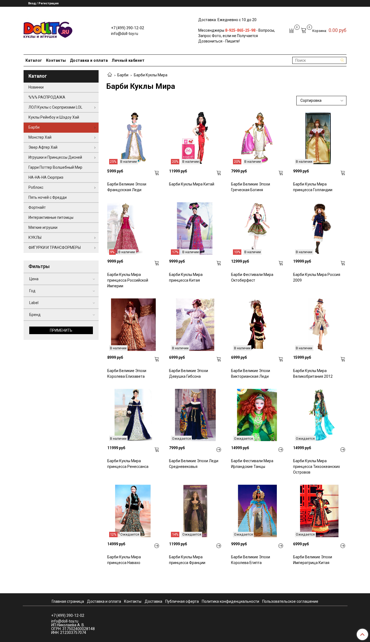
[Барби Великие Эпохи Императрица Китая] (342, 546)
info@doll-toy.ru (124, 33)
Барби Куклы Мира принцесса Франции (187, 560)
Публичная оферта (182, 601)
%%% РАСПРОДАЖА (46, 97)
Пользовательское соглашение (290, 601)
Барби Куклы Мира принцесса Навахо (124, 560)
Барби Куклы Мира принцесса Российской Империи (127, 280)
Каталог (33, 60)
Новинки (36, 87)
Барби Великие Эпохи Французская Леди (126, 187)
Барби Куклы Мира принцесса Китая (186, 277)
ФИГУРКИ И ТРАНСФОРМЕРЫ (54, 247)
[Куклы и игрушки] (48, 29)
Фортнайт (37, 207)
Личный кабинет (128, 60)
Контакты (56, 60)
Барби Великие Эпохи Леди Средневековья (193, 464)
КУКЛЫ (34, 237)
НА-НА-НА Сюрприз (45, 177)
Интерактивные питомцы (50, 217)
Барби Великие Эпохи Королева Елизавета (126, 374)
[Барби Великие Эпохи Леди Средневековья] (218, 449)
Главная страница (68, 601)
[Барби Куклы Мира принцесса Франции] (218, 546)
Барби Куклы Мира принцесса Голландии (312, 187)
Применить (61, 330)
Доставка (153, 601)
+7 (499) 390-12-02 (127, 28)
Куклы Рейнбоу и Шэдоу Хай (53, 117)
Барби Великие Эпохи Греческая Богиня (250, 187)
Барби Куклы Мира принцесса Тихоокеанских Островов (316, 466)
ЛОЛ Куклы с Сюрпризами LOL (55, 107)
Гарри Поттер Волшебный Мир (55, 167)
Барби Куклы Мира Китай (191, 184)
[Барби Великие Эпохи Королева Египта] (280, 546)
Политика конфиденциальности (230, 601)
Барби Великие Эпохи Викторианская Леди (250, 374)
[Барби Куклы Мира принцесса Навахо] (156, 546)
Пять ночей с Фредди (47, 197)
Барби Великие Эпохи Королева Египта (250, 560)
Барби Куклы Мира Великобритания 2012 (313, 374)
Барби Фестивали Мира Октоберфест (252, 277)
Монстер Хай (39, 137)
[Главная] (109, 75)
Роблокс (35, 187)
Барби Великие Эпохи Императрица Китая (312, 560)
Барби (122, 75)
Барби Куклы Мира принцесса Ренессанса (127, 464)
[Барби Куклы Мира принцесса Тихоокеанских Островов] (342, 449)
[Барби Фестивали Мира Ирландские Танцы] (280, 449)
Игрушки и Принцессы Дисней (55, 157)
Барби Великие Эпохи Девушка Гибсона (188, 374)
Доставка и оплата (89, 60)
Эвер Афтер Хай (42, 147)
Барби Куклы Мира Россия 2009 (316, 277)
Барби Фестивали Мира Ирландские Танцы (252, 464)
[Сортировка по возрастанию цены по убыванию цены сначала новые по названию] (321, 100)
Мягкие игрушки (42, 227)
